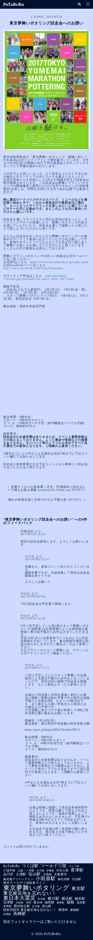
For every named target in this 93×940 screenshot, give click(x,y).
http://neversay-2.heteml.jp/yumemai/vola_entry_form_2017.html (38, 277)
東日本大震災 (19, 897)
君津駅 (77, 870)
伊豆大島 (62, 870)
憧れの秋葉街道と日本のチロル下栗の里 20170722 (45, 499)
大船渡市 (60, 874)
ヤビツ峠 (74, 866)
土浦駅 (21, 874)
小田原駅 (46, 878)
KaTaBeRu (11, 866)
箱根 (70, 902)
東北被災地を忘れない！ (29, 893)
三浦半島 (9, 870)
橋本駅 (80, 898)
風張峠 (63, 909)
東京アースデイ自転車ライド (24, 882)
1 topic (37, 16)
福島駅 (50, 902)
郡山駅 (46, 906)
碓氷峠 (38, 902)
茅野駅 (7, 906)
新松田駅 (64, 879)
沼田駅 (20, 902)
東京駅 (78, 888)
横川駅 (53, 898)
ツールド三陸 (54, 865)
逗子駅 (36, 906)
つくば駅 (30, 866)
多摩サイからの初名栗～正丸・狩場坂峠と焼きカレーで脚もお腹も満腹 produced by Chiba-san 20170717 (47, 488)
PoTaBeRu (13, 4)
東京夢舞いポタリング (36, 887)
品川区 (8, 874)
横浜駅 (67, 898)
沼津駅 (8, 902)
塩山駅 (34, 874)
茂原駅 (81, 902)
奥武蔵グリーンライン (18, 879)
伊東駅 (50, 870)
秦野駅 (60, 902)
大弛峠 (47, 874)
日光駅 (76, 879)
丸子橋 (40, 870)
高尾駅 (7, 914)
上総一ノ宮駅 (26, 870)
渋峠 (28, 902)
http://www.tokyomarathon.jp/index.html (59, 262)
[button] (79, 4)
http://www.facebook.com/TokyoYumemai (33, 268)
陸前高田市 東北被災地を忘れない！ (29, 909)
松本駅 (42, 899)
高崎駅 (19, 913)
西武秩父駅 (22, 906)
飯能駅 (74, 909)
